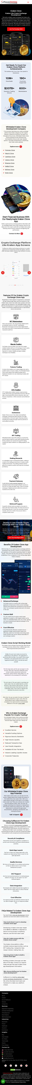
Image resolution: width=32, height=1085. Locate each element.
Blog (3, 1034)
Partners (4, 1001)
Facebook (5, 1066)
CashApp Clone (10, 156)
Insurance (4, 1028)
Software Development (7, 1010)
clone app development (18, 915)
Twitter (16, 1066)
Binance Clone (9, 163)
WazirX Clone (9, 153)
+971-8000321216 (8, 1056)
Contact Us (4, 1004)
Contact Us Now (14, 233)
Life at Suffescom (6, 999)
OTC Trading (16, 390)
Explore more (14, 146)
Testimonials (5, 1041)
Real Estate (4, 1021)
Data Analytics (5, 1014)
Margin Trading (16, 344)
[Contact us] (3, 1081)
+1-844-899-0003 (8, 1050)
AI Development (6, 1012)
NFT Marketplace (16, 321)
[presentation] (2, 272)
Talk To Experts (14, 814)
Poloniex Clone (10, 150)
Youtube (26, 1066)
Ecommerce (5, 1030)
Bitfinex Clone (9, 169)
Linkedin (11, 1066)
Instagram (21, 1066)
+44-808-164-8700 (9, 1052)
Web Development (6, 1017)
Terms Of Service (15, 1082)
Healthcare (4, 1025)
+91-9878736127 (8, 1054)
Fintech (3, 1023)
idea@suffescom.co (9, 1058)
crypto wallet (21, 703)
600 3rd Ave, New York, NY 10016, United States (14, 1061)
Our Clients (4, 1039)
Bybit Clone (9, 173)
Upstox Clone (9, 160)
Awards (4, 1043)
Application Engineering (7, 1008)
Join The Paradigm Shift (16, 29)
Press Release (5, 1045)
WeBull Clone (9, 166)
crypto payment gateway (16, 483)
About (3, 995)
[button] (9, 285)
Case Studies (5, 1036)
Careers (4, 997)
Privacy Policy (23, 1082)
